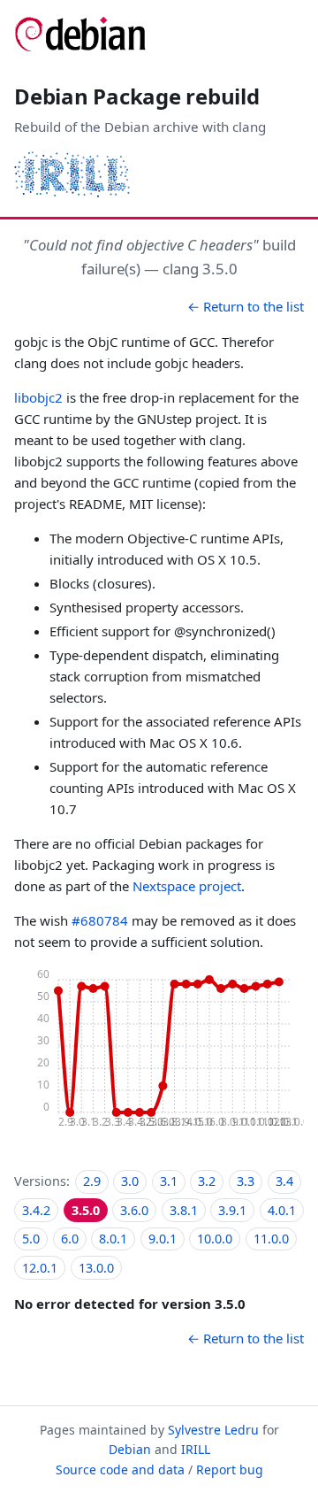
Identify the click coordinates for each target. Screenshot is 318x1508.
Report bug (229, 1469)
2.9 (92, 1181)
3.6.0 (134, 1210)
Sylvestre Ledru (213, 1429)
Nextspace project (186, 886)
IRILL (195, 1449)
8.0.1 (113, 1238)
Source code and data (120, 1469)
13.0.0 (96, 1267)
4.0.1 (282, 1210)
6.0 (70, 1238)
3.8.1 (184, 1210)
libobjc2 (38, 397)
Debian (130, 1449)
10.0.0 (214, 1238)
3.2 (207, 1181)
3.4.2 (36, 1210)
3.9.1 (232, 1210)
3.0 (130, 1181)
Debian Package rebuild (137, 96)
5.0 (31, 1238)
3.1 (169, 1181)
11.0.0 (271, 1238)
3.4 (284, 1181)
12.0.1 (39, 1267)
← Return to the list (245, 306)
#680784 (100, 920)
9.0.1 (162, 1238)
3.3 (245, 1181)
